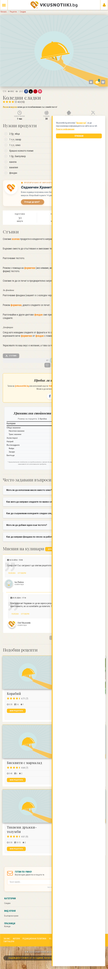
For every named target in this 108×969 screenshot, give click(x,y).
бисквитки (81, 123)
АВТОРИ (16, 938)
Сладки (7, 903)
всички (16, 238)
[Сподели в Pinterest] (35, 91)
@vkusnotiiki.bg (22, 386)
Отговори (21, 573)
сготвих (12, 356)
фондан (38, 314)
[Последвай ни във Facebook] (50, 396)
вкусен (13, 107)
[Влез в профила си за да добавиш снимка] (91, 82)
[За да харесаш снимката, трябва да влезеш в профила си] (103, 82)
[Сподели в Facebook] (26, 91)
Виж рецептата (16, 711)
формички (29, 267)
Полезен (11, 573)
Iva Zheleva (19, 582)
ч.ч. (13, 139)
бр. (12, 133)
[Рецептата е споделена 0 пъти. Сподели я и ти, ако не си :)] (17, 91)
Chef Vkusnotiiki (24, 623)
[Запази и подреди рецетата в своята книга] (47, 365)
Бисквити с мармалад (24, 762)
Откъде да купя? (32, 202)
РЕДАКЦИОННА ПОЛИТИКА (34, 938)
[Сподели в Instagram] (40, 91)
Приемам (79, 136)
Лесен (6, 107)
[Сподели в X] (31, 91)
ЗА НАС (7, 938)
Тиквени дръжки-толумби (22, 829)
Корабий (14, 693)
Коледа (7, 926)
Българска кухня (11, 916)
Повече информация (65, 129)
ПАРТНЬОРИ (9, 941)
